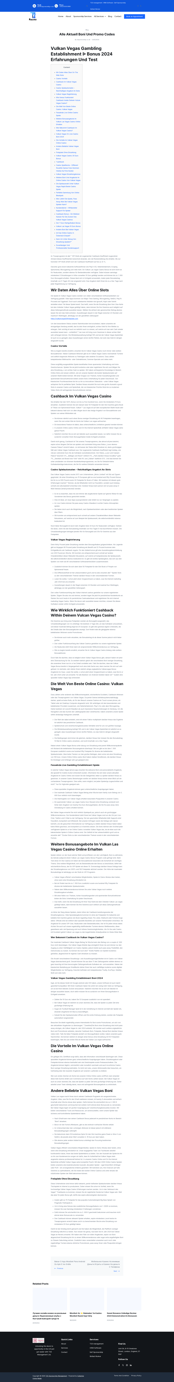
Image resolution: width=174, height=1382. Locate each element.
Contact (117, 16)
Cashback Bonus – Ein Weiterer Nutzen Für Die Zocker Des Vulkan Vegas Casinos (67, 217)
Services (64, 1348)
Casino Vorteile (61, 78)
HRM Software (108, 3)
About (68, 16)
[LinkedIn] (131, 1365)
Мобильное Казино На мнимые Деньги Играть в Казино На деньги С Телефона (103, 1264)
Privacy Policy (136, 1375)
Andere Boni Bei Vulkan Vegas (67, 229)
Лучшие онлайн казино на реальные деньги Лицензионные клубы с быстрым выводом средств (49, 1316)
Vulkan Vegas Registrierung (66, 94)
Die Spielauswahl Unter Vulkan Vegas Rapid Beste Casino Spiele (67, 186)
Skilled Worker (95, 9)
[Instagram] (127, 1365)
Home (60, 16)
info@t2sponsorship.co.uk (45, 6)
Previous (60, 1268)
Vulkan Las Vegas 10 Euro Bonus (68, 226)
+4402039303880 (65, 6)
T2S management (96, 3)
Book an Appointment (134, 16)
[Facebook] (138, 6)
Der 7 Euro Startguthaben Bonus (68, 223)
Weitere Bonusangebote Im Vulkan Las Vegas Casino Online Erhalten (68, 121)
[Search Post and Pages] (87, 6)
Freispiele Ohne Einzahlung (66, 152)
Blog (110, 16)
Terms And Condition (121, 1375)
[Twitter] (140, 6)
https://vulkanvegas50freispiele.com (64, 319)
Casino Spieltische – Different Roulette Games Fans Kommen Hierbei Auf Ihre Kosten (67, 168)
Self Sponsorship (120, 3)
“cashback (60, 162)
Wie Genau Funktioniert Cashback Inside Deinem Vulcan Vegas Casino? (68, 100)
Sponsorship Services (82, 16)
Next (115, 1271)
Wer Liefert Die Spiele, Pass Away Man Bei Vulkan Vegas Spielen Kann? (67, 201)
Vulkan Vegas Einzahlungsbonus (68, 174)
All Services (99, 16)
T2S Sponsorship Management (56, 1376)
